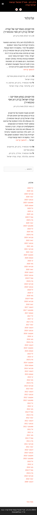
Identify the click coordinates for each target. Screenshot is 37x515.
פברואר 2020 (28, 266)
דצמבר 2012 (29, 392)
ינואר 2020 (29, 269)
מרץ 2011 (29, 441)
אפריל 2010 (29, 470)
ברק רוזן (29, 76)
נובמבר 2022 (28, 243)
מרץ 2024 (29, 235)
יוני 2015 (30, 357)
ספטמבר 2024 (28, 226)
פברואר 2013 (28, 386)
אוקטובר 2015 (28, 348)
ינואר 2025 (29, 223)
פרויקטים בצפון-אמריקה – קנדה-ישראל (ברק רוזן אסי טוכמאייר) (21, 99)
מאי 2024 (30, 232)
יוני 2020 (30, 261)
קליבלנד (27, 86)
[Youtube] (16, 9)
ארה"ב (18, 153)
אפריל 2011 (29, 438)
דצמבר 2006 (29, 482)
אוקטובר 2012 (28, 397)
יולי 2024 (30, 229)
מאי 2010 (30, 467)
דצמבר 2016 (29, 328)
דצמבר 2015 (29, 345)
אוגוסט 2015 (29, 351)
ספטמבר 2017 (28, 310)
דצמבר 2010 (29, 450)
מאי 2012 (30, 409)
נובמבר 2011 (28, 424)
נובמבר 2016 (28, 330)
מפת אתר (29, 502)
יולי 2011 (30, 429)
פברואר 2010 (28, 476)
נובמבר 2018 (28, 287)
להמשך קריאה (28, 70)
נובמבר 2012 (28, 394)
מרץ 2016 (29, 342)
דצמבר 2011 (29, 421)
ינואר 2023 (29, 240)
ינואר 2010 (29, 479)
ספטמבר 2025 (28, 202)
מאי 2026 (30, 191)
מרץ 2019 (29, 281)
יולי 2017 (30, 316)
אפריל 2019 (29, 278)
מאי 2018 (30, 296)
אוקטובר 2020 (28, 255)
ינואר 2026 (29, 197)
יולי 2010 (30, 461)
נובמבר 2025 (28, 200)
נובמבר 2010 (28, 453)
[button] (2, 3)
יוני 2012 (30, 406)
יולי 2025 (30, 208)
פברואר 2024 (28, 237)
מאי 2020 (30, 264)
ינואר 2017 (29, 325)
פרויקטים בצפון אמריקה (16, 76)
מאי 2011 (30, 435)
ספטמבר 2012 (28, 400)
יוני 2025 (30, 211)
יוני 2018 (30, 293)
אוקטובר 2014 (28, 362)
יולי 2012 (30, 403)
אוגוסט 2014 (29, 365)
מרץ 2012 (29, 415)
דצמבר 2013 (29, 371)
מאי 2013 (30, 380)
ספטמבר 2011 (28, 426)
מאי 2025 (30, 214)
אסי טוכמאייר (27, 83)
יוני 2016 (30, 336)
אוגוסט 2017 (29, 313)
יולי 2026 (30, 188)
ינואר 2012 (29, 418)
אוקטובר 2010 (28, 456)
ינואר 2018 (29, 304)
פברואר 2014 (28, 368)
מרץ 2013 (29, 383)
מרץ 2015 (29, 360)
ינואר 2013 (29, 389)
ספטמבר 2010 (28, 458)
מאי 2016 (30, 339)
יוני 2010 (30, 464)
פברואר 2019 (28, 284)
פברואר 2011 (28, 444)
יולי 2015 (30, 354)
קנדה (21, 86)
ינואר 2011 (29, 447)
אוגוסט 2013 (29, 374)
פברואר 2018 (28, 301)
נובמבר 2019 (28, 275)
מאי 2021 (30, 246)
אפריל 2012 (29, 412)
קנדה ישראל (29, 79)
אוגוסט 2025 (29, 205)
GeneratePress (16, 512)
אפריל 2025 (29, 217)
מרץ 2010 (29, 473)
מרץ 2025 (29, 220)
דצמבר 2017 (29, 307)
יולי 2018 (30, 290)
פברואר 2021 (28, 249)
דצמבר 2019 (29, 272)
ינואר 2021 (29, 252)
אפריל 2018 (29, 299)
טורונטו (11, 83)
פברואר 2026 (28, 194)
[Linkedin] (20, 9)
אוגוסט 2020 (29, 258)
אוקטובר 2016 (28, 333)
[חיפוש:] (18, 169)
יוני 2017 (30, 319)
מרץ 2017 (29, 322)
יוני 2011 (30, 432)
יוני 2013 (30, 377)
